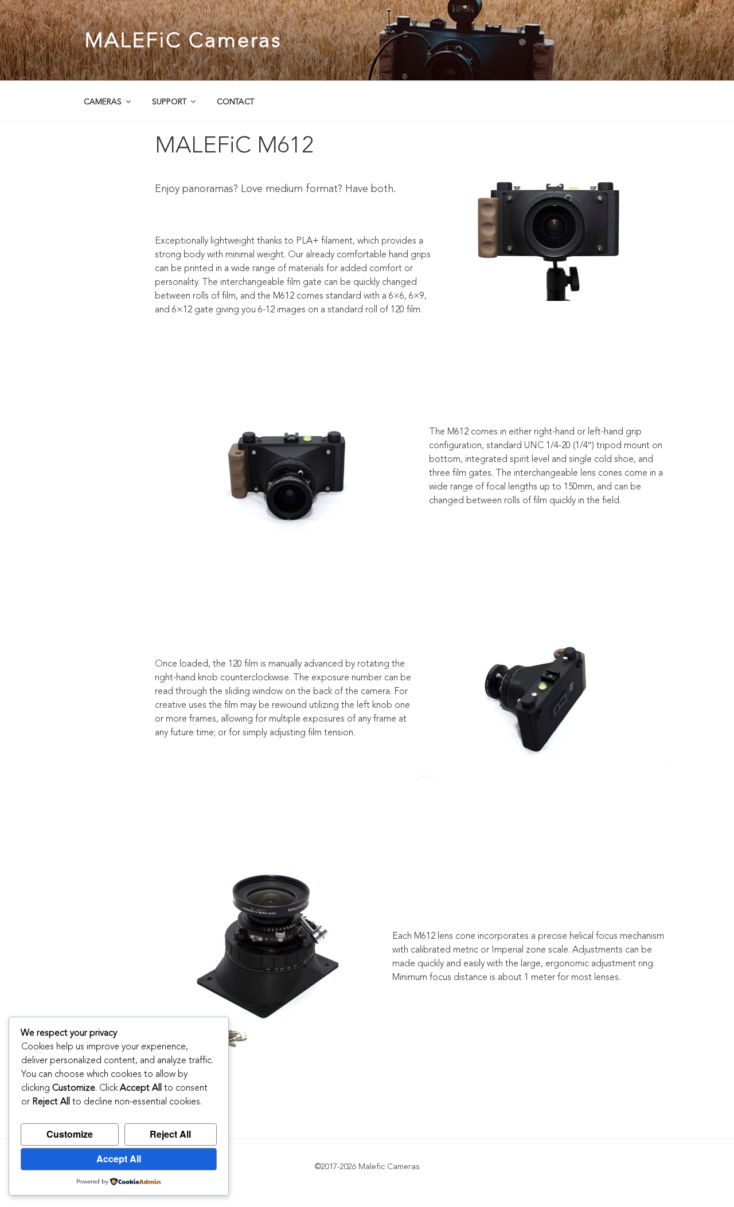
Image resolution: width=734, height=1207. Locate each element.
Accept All (118, 1158)
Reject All (170, 1134)
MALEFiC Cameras (183, 40)
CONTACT (235, 102)
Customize (69, 1134)
